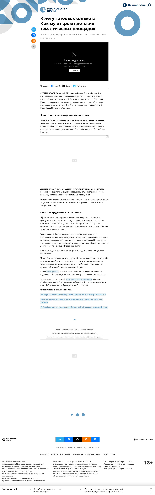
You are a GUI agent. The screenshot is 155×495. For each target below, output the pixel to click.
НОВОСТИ (44, 454)
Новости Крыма (81, 337)
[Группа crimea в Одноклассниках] (86, 439)
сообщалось (52, 271)
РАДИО (68, 454)
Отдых (58, 329)
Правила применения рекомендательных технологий (23, 481)
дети (76, 329)
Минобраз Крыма (87, 329)
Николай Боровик (95, 337)
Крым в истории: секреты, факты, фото (60, 337)
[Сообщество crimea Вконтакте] (68, 439)
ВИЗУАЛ (95, 447)
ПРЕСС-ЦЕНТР (57, 454)
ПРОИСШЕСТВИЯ (84, 447)
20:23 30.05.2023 (46, 38)
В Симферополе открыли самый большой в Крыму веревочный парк (74, 307)
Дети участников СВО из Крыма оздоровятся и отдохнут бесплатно (73, 294)
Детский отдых (67, 329)
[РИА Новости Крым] (54, 9)
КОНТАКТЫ (78, 454)
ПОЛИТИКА (61, 447)
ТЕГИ (113, 454)
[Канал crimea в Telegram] (59, 439)
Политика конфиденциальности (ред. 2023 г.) (20, 478)
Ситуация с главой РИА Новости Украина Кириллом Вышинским (74, 333)
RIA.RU (105, 454)
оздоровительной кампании (79, 279)
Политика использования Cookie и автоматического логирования (23, 474)
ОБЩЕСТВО (71, 447)
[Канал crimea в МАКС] (95, 439)
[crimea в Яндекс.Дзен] (77, 439)
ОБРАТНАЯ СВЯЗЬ (92, 454)
